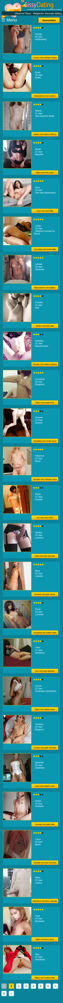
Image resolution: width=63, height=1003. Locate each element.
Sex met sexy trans (45, 518)
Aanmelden (49, 20)
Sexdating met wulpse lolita (44, 633)
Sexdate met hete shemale (45, 863)
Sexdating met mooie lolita (45, 249)
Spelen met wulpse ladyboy (44, 134)
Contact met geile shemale (45, 748)
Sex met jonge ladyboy (44, 671)
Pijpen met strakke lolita (45, 978)
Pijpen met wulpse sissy (45, 709)
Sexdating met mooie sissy (44, 441)
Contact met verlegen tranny (45, 57)
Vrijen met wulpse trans (45, 786)
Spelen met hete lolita (45, 326)
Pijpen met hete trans (45, 172)
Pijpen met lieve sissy (45, 939)
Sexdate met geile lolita (44, 824)
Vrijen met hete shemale (45, 556)
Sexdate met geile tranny (44, 594)
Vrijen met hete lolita (44, 211)
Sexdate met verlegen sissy (45, 479)
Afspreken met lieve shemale (45, 901)
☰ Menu (9, 20)
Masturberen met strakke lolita (45, 96)
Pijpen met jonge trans (45, 403)
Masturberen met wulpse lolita (44, 288)
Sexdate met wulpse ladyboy (45, 364)
